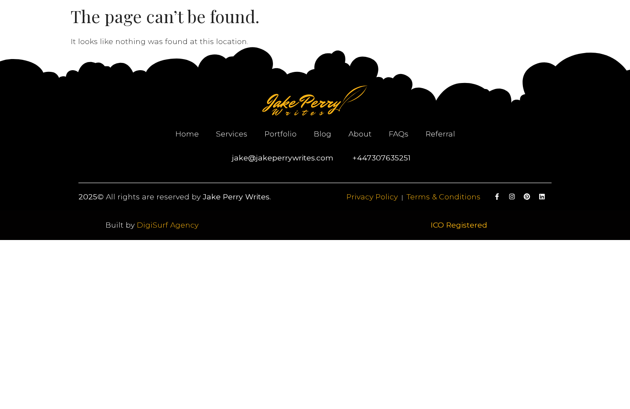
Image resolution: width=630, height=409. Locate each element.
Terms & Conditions (443, 196)
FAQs (398, 133)
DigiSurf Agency (167, 224)
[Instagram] (512, 196)
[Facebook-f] (497, 196)
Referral (440, 133)
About (360, 133)
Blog (322, 133)
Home (187, 133)
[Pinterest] (527, 196)
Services (231, 133)
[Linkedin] (542, 196)
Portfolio (280, 133)
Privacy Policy (372, 196)
